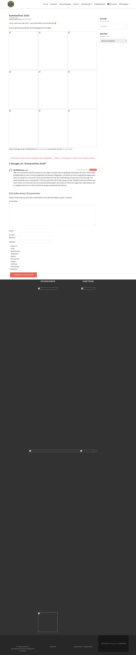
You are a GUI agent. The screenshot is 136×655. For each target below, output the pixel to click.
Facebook (113, 4)
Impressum (78, 646)
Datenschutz (87, 646)
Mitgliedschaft (99, 4)
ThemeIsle (122, 643)
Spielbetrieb (86, 4)
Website (12, 242)
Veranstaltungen (65, 4)
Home (45, 4)
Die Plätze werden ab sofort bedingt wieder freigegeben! (31, 158)
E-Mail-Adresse (12, 236)
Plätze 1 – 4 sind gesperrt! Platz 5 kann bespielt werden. (75, 158)
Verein (75, 4)
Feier (45, 149)
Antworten (93, 170)
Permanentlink (67, 149)
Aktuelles (53, 4)
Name (12, 231)
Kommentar (13, 202)
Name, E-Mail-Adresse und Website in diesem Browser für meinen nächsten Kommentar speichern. (15, 257)
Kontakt (53, 646)
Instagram (125, 4)
